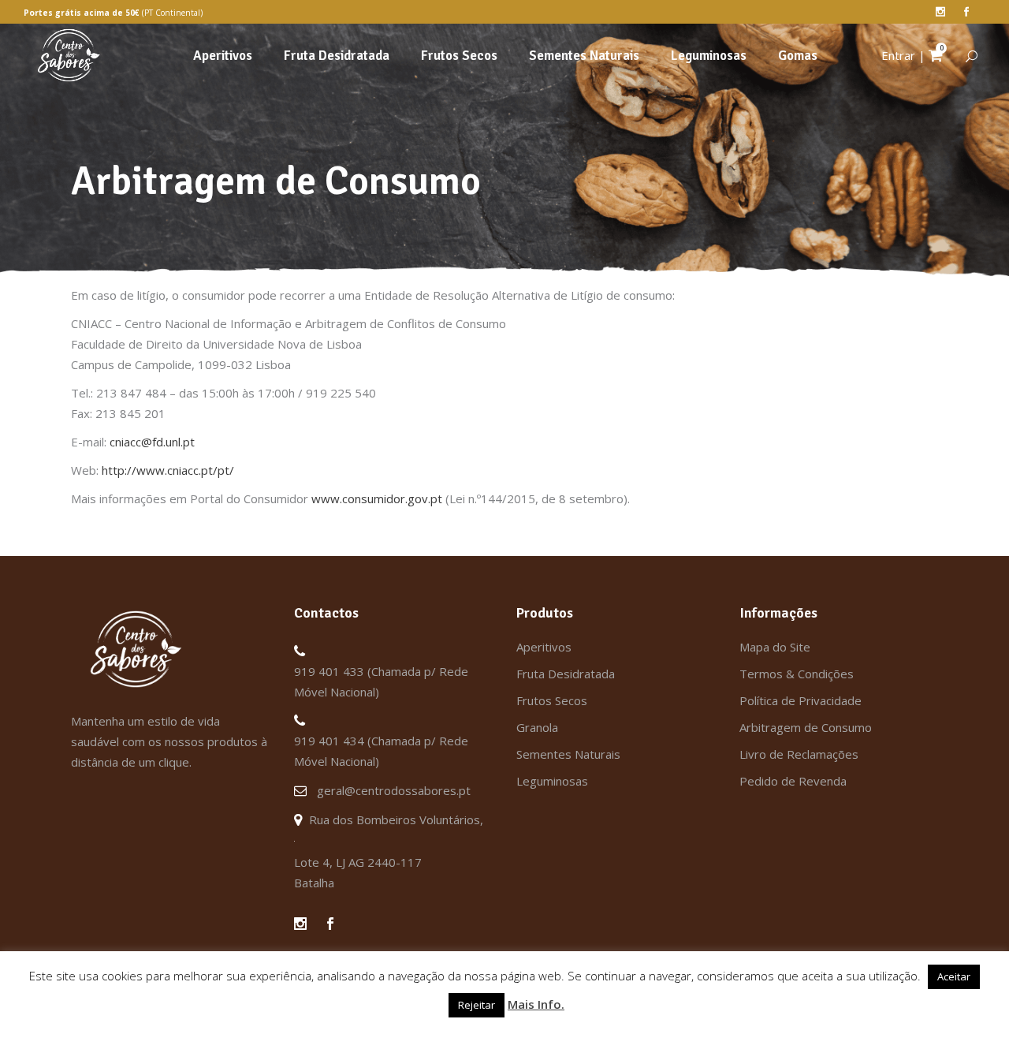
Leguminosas (552, 781)
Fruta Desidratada (565, 673)
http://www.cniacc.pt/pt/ (168, 470)
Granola (537, 727)
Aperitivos (544, 647)
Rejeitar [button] (476, 1005)
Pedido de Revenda (793, 781)
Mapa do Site (774, 647)
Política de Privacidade (800, 700)
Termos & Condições (796, 673)
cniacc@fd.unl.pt (152, 442)
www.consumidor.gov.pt (376, 498)
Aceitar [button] (953, 976)
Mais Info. (536, 1004)
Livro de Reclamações (798, 754)
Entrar (898, 55)
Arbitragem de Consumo (805, 727)
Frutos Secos (551, 700)
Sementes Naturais (568, 754)
